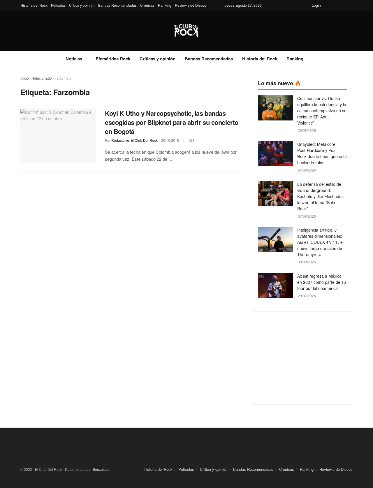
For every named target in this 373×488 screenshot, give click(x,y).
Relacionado (41, 78)
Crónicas (147, 5)
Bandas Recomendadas (117, 5)
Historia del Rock (33, 5)
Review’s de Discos (190, 5)
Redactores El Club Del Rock (134, 140)
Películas (58, 5)
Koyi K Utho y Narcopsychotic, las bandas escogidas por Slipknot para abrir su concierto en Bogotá (171, 122)
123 (191, 140)
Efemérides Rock (113, 58)
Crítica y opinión (82, 5)
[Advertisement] (302, 363)
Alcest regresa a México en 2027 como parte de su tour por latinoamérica (321, 282)
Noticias (74, 58)
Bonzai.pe (101, 469)
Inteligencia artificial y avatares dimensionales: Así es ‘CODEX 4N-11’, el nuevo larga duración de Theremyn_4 (320, 242)
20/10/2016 (170, 140)
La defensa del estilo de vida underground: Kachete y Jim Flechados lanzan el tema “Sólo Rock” (320, 196)
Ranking (164, 5)
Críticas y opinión (157, 58)
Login (316, 5)
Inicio (24, 78)
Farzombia (62, 78)
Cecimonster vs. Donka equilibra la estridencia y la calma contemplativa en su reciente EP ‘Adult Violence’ (321, 110)
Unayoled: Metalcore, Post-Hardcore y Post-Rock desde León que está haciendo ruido (322, 153)
